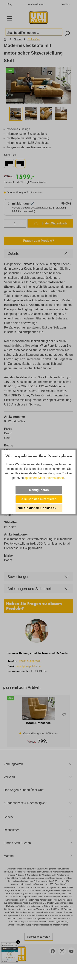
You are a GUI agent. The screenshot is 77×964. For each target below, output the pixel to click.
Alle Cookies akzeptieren (38, 499)
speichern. (31, 477)
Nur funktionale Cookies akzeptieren (40, 508)
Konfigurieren (39, 490)
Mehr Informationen (51, 477)
